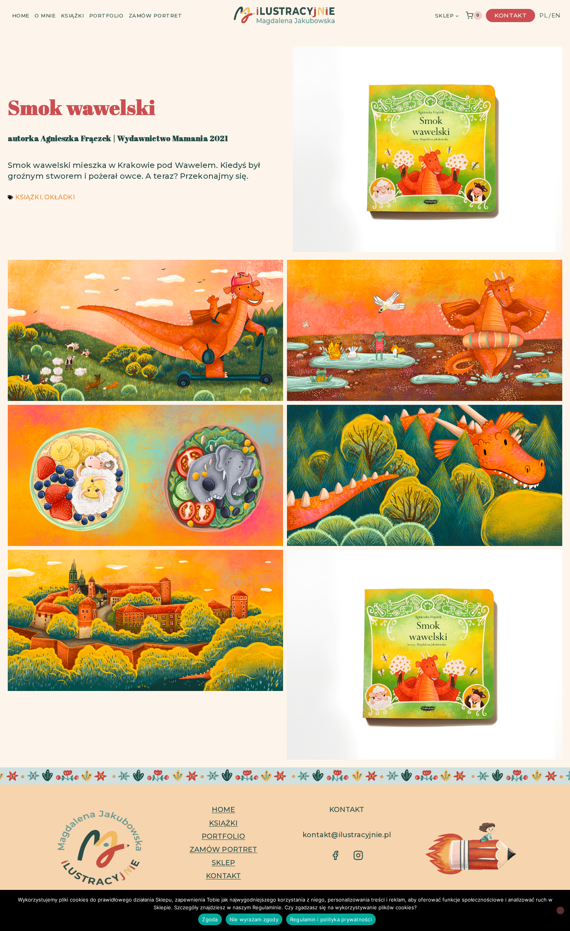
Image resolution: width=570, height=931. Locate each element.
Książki (72, 15)
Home (20, 15)
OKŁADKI (59, 197)
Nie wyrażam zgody (254, 919)
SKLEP (223, 862)
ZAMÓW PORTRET (223, 849)
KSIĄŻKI (28, 197)
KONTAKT (223, 876)
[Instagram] (558, 475)
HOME (223, 809)
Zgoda (210, 919)
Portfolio (106, 15)
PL (543, 15)
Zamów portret (155, 15)
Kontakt (510, 15)
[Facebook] (558, 455)
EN (555, 15)
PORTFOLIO (223, 836)
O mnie (45, 15)
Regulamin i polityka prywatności (331, 919)
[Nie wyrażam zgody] (560, 910)
